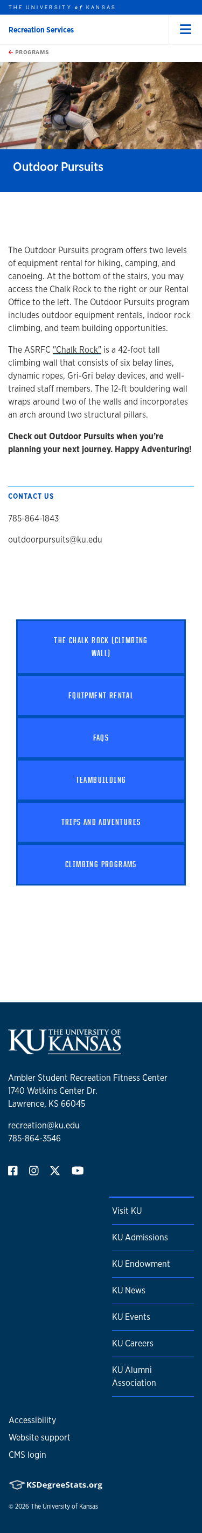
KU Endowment (141, 1264)
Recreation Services (41, 30)
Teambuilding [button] (101, 780)
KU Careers (133, 1343)
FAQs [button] (101, 737)
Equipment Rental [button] (101, 695)
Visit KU (127, 1211)
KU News (128, 1290)
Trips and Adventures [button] (101, 822)
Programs (31, 52)
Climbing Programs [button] (101, 864)
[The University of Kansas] (64, 1049)
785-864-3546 (34, 1138)
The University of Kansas (64, 1506)
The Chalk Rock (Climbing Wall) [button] (101, 646)
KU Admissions (140, 1237)
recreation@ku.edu (44, 1125)
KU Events (131, 1317)
